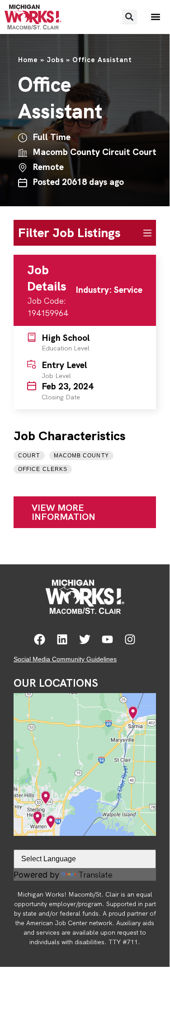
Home (28, 59)
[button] (129, 17)
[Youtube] (107, 639)
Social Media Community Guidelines (65, 659)
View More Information (63, 512)
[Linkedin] (62, 639)
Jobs (55, 59)
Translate (95, 874)
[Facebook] (39, 639)
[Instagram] (130, 639)
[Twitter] (84, 639)
